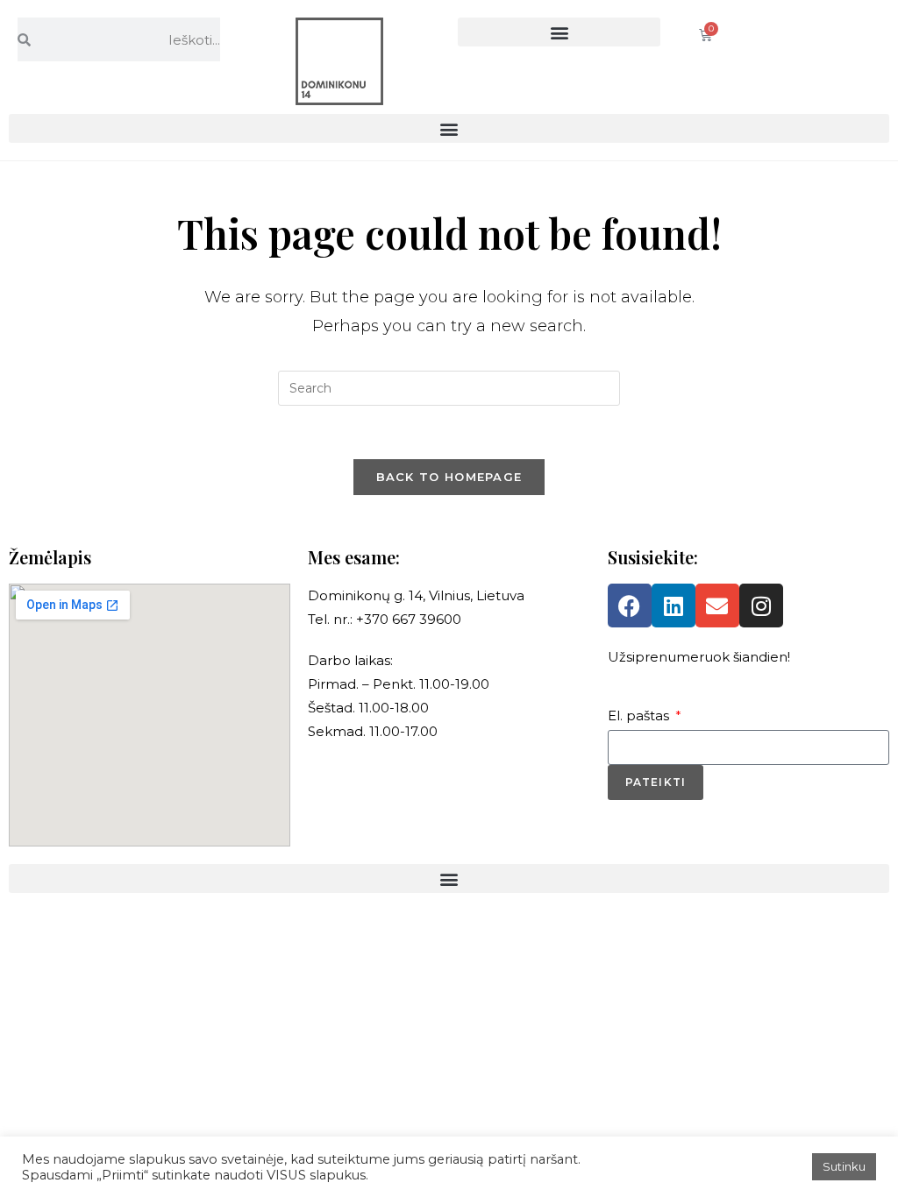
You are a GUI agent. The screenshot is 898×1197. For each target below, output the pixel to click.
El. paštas (640, 715)
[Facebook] (630, 605)
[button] (559, 32)
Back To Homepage (449, 477)
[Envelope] (717, 605)
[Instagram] (761, 605)
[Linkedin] (673, 605)
